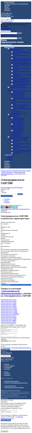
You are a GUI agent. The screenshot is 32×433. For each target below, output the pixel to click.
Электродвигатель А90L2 (8, 306)
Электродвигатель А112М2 (9, 311)
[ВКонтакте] (2, 207)
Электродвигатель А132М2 (9, 312)
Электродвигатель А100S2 (9, 307)
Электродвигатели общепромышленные (13, 173)
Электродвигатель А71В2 (8, 303)
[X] (7, 207)
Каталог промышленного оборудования (19, 170)
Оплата (6, 7)
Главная (3, 170)
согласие (7, 344)
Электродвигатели (13, 116)
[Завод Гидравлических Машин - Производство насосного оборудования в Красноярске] (15, 23)
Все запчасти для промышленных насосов (18, 112)
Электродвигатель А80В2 (8, 304)
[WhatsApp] (12, 207)
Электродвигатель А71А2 (8, 299)
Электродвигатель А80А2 (8, 301)
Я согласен (4, 431)
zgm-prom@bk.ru (6, 15)
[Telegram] (17, 207)
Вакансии (25, 4)
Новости (14, 4)
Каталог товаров (9, 2)
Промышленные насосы (15, 50)
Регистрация (8, 21)
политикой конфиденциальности (21, 347)
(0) (6, 167)
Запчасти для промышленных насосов (19, 90)
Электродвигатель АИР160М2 (10, 314)
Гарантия (7, 8)
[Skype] (14, 207)
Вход (2, 21)
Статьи (20, 4)
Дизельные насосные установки (17, 139)
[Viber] (9, 207)
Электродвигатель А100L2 (9, 309)
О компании (8, 4)
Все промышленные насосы (20, 85)
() (5, 35)
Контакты (7, 10)
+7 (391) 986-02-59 (6, 13)
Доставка (7, 5)
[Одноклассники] (4, 207)
